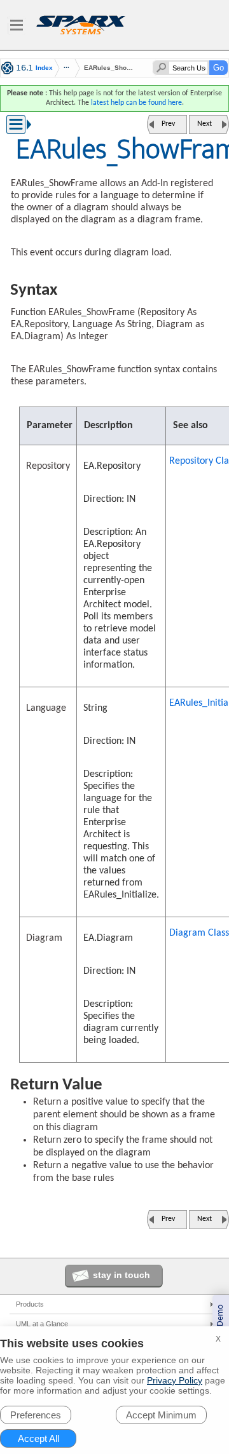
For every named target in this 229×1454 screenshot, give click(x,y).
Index (44, 68)
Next (204, 124)
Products (30, 1304)
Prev (168, 124)
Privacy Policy (174, 1380)
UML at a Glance (42, 1324)
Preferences (35, 1415)
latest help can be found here (136, 103)
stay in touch (121, 1275)
